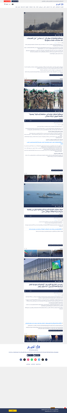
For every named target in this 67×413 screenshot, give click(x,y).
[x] (24, 359)
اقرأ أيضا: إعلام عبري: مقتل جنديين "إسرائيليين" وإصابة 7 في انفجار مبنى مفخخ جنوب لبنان (45, 229)
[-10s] (60, 121)
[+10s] (62, 121)
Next (25, 78)
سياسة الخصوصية (47, 411)
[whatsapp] (32, 359)
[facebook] (21, 359)
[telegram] (39, 359)
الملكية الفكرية (33, 364)
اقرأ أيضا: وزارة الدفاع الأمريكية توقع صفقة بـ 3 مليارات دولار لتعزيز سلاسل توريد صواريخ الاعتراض (43, 323)
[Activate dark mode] (12, 4)
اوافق (13, 410)
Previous (26, 78)
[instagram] (28, 359)
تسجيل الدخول (15, 1)
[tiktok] (43, 359)
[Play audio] (25, 121)
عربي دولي (55, 42)
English (7, 4)
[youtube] (35, 359)
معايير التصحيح (28, 364)
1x (27, 120)
